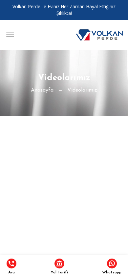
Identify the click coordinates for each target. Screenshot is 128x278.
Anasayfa (42, 90)
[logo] (99, 35)
